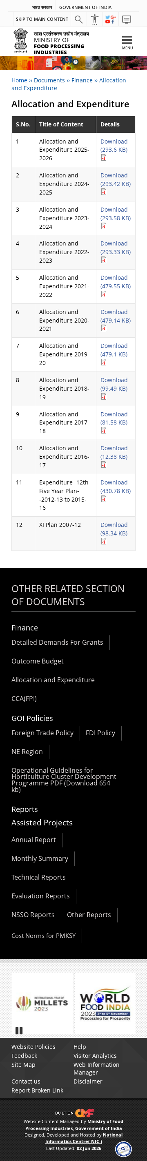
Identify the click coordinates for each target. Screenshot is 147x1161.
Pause (20, 1030)
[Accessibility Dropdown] (94, 19)
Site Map (23, 1064)
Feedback (24, 1055)
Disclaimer (88, 1081)
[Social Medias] (110, 19)
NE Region (27, 751)
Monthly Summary (39, 858)
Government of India (85, 7)
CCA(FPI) (24, 698)
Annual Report (33, 839)
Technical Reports (38, 877)
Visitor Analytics (95, 1055)
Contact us (25, 1081)
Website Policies (33, 1046)
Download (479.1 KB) (114, 350)
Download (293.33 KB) (115, 247)
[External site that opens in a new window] (72, 1003)
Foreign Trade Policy (42, 732)
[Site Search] (79, 19)
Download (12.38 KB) (114, 452)
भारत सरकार (42, 7)
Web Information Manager (97, 1068)
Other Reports (89, 914)
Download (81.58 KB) (114, 418)
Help (80, 1046)
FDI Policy (100, 732)
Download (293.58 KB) (115, 214)
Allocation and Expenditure (53, 679)
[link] (123, 1148)
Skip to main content (42, 19)
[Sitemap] (126, 19)
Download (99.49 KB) (114, 384)
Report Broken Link (37, 1090)
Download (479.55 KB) (115, 282)
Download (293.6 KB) (114, 145)
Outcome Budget (37, 661)
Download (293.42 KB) (115, 179)
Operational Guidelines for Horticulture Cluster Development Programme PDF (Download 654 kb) (63, 780)
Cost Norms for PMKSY (43, 935)
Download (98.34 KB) (114, 529)
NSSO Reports (33, 914)
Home (19, 80)
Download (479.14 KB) (115, 316)
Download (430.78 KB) (115, 486)
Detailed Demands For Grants (57, 642)
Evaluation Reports (40, 895)
